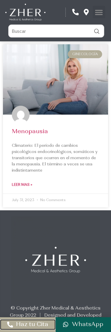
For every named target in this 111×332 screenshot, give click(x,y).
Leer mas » (22, 185)
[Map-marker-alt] (86, 12)
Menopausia (30, 131)
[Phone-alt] (75, 12)
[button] (99, 12)
